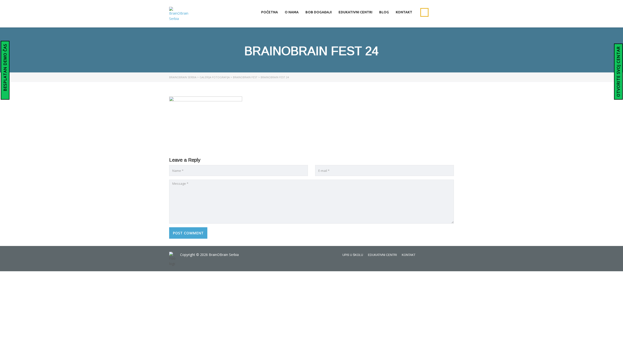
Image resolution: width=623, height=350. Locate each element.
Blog (384, 12)
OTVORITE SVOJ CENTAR (618, 71)
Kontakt (404, 12)
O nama (292, 12)
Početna (269, 12)
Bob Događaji (318, 12)
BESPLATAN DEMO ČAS (5, 68)
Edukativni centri (355, 12)
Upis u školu (352, 255)
